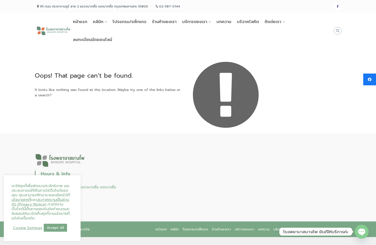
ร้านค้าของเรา (164, 22)
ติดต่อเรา (272, 22)
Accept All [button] (55, 227)
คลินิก (98, 22)
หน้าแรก (80, 22)
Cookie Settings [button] (27, 228)
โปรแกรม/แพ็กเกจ (129, 22)
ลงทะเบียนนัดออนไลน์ (92, 40)
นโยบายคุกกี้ (21, 199)
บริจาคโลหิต (248, 22)
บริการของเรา (194, 22)
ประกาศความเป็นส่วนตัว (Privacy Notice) (40, 202)
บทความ (223, 22)
